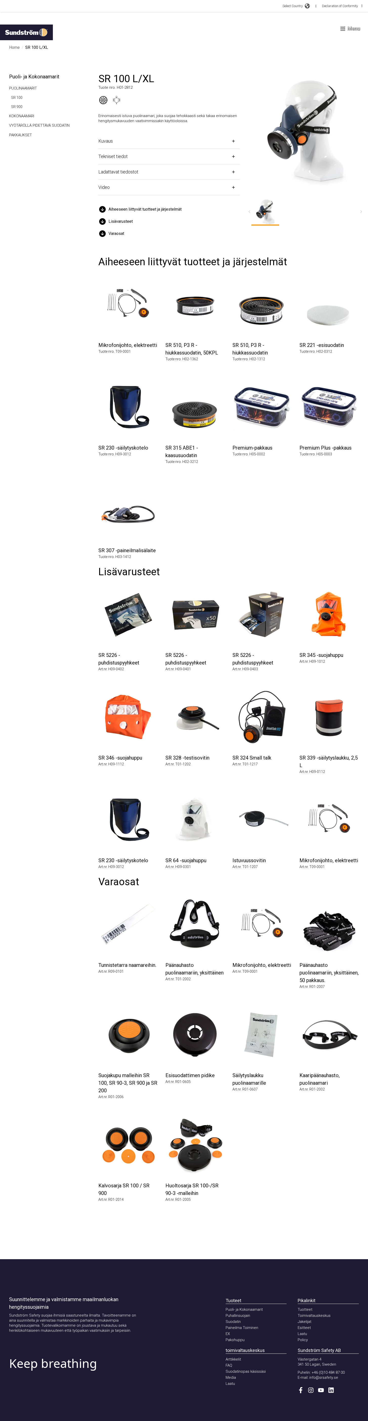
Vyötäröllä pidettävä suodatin (39, 125)
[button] (169, 209)
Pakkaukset (20, 135)
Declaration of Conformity (340, 6)
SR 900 (17, 107)
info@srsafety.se (323, 1377)
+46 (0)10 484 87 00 (328, 1372)
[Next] (361, 212)
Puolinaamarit (23, 88)
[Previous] (249, 212)
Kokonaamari (21, 116)
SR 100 (17, 98)
